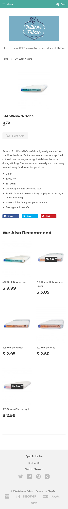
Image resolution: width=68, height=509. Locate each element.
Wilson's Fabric (25, 491)
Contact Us (34, 463)
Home (5, 58)
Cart (63, 4)
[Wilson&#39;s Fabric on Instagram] (47, 477)
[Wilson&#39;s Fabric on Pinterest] (38, 477)
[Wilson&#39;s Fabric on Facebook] (29, 477)
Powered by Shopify (45, 491)
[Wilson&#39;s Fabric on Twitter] (20, 477)
